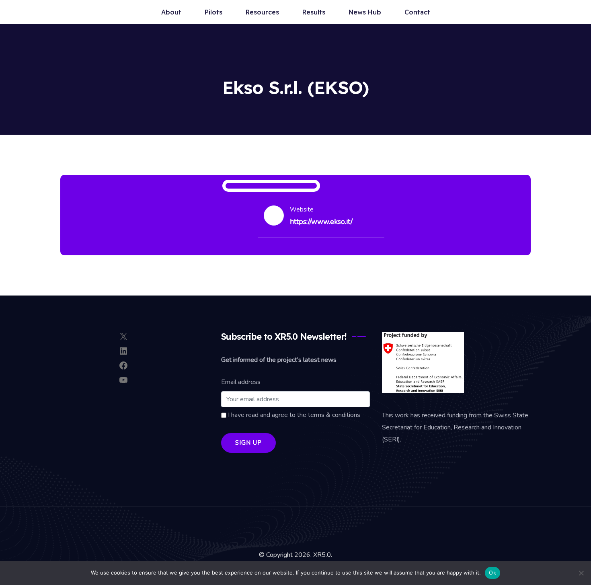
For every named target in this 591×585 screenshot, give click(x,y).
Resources (262, 12)
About (171, 12)
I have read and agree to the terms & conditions (293, 415)
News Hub (365, 12)
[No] (581, 573)
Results (313, 12)
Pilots (213, 12)
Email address (241, 382)
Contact (417, 12)
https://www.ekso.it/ (321, 221)
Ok (492, 572)
